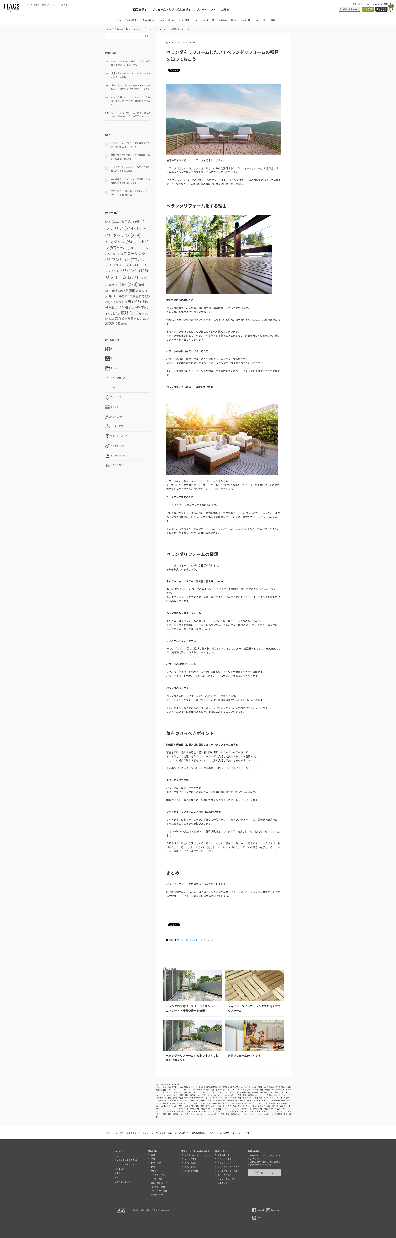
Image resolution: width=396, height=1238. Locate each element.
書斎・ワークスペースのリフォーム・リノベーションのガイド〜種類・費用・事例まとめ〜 (252, 1106)
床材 (153, 1154)
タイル (123, 241)
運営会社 (118, 1173)
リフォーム (182, 939)
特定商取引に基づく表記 (125, 1159)
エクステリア (157, 1195)
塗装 (117, 290)
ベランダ (193, 939)
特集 (273, 20)
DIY (113, 221)
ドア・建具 (156, 1162)
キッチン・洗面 (158, 1174)
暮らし (133, 307)
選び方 (112, 323)
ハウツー (125, 248)
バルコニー (114, 254)
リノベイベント (206, 9)
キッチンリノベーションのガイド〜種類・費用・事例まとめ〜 (251, 1089)
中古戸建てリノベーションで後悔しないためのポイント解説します (130, 181)
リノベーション (206, 939)
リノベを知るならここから (229, 1166)
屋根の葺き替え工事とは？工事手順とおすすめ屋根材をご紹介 (130, 157)
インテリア (261, 20)
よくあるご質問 (191, 1170)
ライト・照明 (157, 1178)
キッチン (126, 235)
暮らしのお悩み (219, 20)
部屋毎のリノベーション (152, 20)
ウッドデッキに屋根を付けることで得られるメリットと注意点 (130, 168)
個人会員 (369, 9)
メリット (143, 260)
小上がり (119, 302)
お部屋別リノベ (224, 1162)
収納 (128, 284)
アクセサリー (157, 1170)
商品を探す (140, 9)
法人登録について (122, 1181)
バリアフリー (140, 248)
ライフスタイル (200, 20)
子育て (125, 296)
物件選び (109, 319)
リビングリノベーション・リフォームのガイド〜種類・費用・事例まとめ (234, 1092)
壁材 (153, 1158)
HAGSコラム (220, 1151)
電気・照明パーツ (159, 1182)
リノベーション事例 (127, 20)
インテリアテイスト (226, 1178)
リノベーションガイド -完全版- (168, 1084)
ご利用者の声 (190, 1166)
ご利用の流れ (190, 1162)
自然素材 (134, 318)
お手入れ (131, 221)
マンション (124, 259)
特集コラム (222, 1182)
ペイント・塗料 (158, 1187)
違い (146, 319)
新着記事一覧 (223, 1154)
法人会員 (382, 9)
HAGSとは (119, 1151)
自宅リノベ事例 (224, 1158)
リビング (135, 270)
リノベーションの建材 (242, 20)
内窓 (113, 285)
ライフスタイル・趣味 (227, 1170)
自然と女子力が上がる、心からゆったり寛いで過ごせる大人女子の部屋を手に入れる (130, 101)
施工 (118, 307)
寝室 (138, 296)
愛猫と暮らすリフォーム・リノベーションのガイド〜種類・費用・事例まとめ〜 (229, 1111)
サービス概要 (190, 1158)
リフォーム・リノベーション (197, 1154)
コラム (225, 9)
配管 (124, 323)
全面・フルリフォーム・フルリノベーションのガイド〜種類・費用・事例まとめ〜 (194, 1089)
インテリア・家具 (159, 1191)
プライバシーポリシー (124, 1164)
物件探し (143, 314)
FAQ (116, 1155)
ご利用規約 (119, 1168)
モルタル (131, 264)
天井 (112, 296)
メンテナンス (113, 265)
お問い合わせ (120, 1177)
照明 (130, 313)
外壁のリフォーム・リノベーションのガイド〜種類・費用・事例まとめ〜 (213, 1114)
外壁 (141, 291)
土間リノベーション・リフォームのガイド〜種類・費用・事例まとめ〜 (188, 1106)
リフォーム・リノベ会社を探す (171, 9)
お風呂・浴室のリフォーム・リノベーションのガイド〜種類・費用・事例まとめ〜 (201, 1103)
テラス (136, 242)
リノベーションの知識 (178, 20)
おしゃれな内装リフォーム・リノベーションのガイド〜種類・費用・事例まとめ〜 (221, 1097)
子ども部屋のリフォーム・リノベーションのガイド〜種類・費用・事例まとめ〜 (243, 1108)
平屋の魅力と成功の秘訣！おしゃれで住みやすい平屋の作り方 (130, 193)
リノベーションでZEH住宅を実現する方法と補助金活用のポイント (130, 145)
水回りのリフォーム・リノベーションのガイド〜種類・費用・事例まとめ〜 (209, 1100)
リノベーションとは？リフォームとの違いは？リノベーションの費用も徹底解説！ (187, 1087)
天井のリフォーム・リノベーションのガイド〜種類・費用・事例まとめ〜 (230, 1095)
